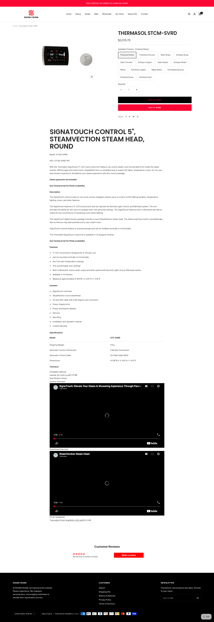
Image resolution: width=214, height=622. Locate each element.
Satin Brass (166, 55)
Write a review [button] (129, 555)
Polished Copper (138, 70)
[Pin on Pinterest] (129, 117)
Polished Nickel (127, 55)
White (122, 70)
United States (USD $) (23, 614)
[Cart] (200, 14)
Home (68, 14)
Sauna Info (132, 14)
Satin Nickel (163, 62)
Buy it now (155, 108)
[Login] (194, 14)
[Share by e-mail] (137, 117)
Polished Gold (145, 77)
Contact (144, 14)
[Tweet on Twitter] (133, 117)
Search (102, 588)
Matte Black (157, 70)
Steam (87, 14)
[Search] (189, 14)
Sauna (78, 14)
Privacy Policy (105, 600)
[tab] (107, 371)
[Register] (198, 598)
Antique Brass (182, 55)
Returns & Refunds (107, 596)
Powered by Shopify (63, 614)
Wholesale (106, 14)
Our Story (119, 14)
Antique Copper (145, 62)
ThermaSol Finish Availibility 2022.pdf (66, 520)
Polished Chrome (147, 55)
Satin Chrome (126, 62)
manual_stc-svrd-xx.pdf (60, 375)
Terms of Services (107, 604)
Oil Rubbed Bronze (175, 70)
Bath (96, 14)
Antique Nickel (180, 62)
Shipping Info (104, 592)
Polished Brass (127, 77)
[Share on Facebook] (126, 117)
